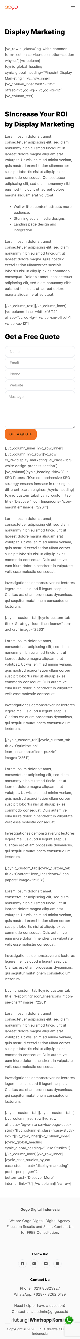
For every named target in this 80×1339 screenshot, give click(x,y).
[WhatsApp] (57, 1263)
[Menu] (73, 8)
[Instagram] (34, 1263)
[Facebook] (22, 1263)
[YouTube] (46, 1263)
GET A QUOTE (20, 434)
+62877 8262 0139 (49, 1294)
